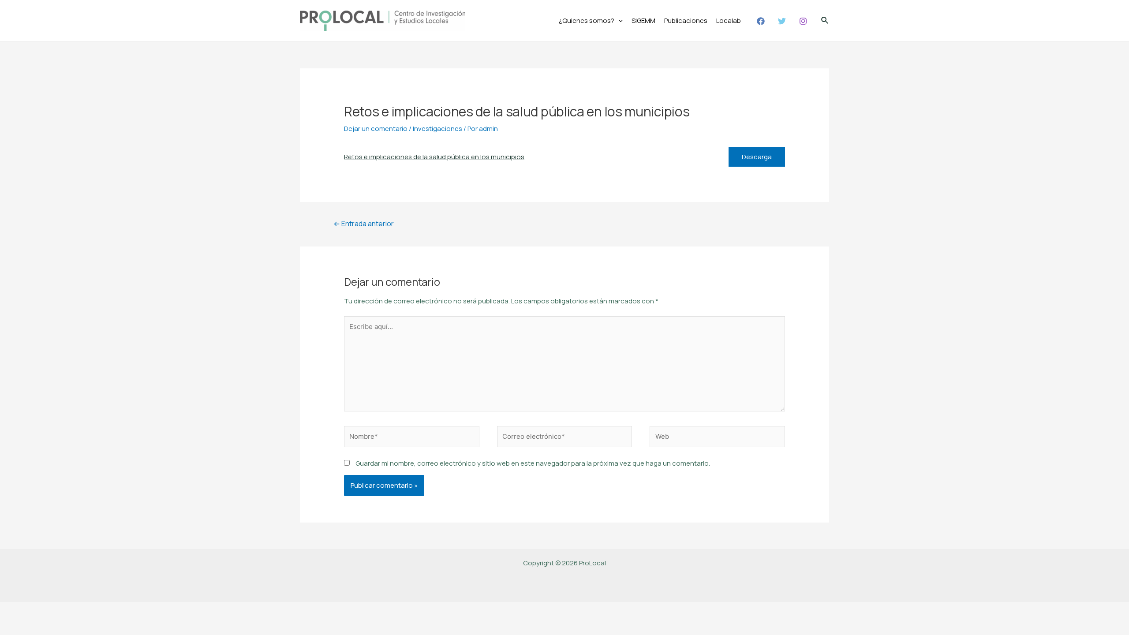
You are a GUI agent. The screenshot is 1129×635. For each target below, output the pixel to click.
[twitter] (783, 21)
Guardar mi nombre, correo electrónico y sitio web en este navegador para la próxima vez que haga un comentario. (532, 463)
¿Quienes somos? (586, 20)
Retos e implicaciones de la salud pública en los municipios (434, 156)
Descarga (757, 156)
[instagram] (804, 21)
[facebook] (762, 21)
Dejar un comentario (375, 128)
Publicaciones (685, 20)
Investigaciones (437, 128)
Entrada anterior (363, 223)
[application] (618, 20)
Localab (728, 20)
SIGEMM (643, 20)
